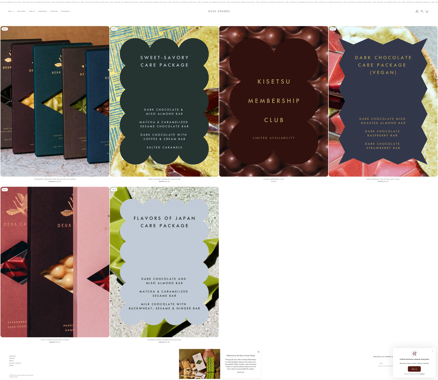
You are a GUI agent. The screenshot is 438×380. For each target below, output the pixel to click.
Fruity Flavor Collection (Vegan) (55, 340)
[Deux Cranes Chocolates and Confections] (219, 11)
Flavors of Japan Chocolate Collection (164, 340)
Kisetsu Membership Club (274, 179)
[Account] (417, 11)
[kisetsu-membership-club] (273, 101)
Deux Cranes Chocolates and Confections (23, 375)
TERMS (11, 365)
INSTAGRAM (65, 11)
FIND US (32, 11)
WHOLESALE (42, 11)
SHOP (10, 11)
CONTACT (12, 356)
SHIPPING (54, 11)
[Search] (422, 11)
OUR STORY (21, 11)
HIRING (11, 358)
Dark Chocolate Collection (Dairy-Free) (383, 179)
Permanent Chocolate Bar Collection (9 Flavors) (55, 179)
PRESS (11, 361)
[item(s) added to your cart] (427, 11)
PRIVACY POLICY (15, 363)
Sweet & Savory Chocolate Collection (164, 179)
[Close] (258, 351)
